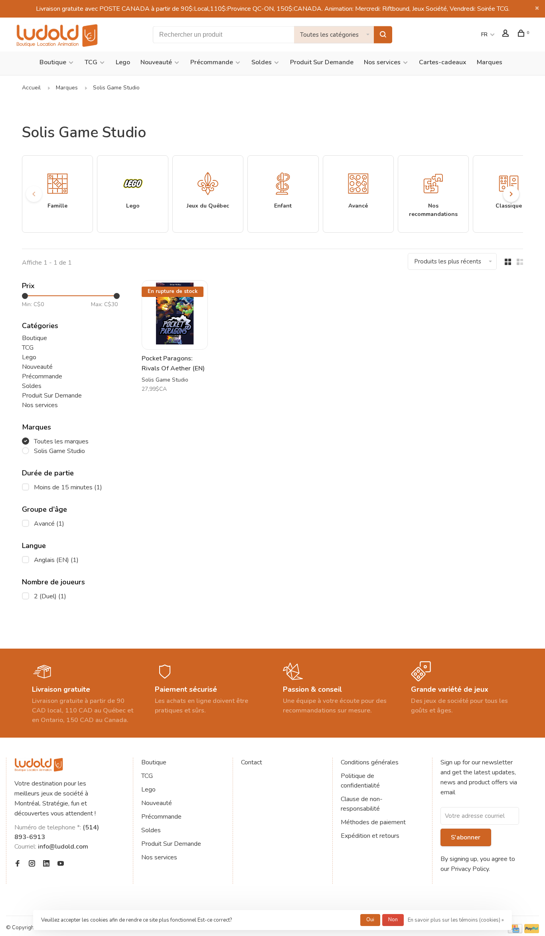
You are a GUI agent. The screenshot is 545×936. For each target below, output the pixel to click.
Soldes (261, 62)
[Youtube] (60, 864)
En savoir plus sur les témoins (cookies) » (456, 920)
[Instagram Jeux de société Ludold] (32, 864)
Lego (123, 62)
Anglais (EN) (56, 560)
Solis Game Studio (116, 87)
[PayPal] (531, 931)
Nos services (382, 62)
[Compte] (506, 34)
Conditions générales (370, 762)
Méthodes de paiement (373, 822)
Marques (489, 62)
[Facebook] (17, 864)
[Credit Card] (515, 931)
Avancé (49, 523)
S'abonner (465, 837)
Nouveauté (156, 62)
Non (393, 919)
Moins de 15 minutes (68, 487)
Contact (251, 762)
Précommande (211, 62)
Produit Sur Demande (321, 62)
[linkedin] (46, 864)
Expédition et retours (370, 835)
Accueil (31, 87)
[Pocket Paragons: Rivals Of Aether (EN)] (175, 314)
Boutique (52, 62)
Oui (370, 919)
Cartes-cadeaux (442, 62)
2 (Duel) (50, 596)
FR (484, 34)
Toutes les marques (61, 441)
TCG (91, 62)
